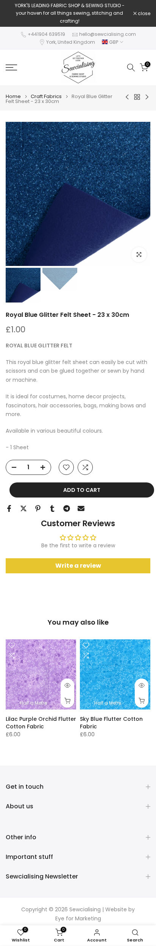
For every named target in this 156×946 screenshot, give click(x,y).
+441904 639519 (46, 34)
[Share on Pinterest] (37, 508)
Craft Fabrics (46, 96)
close (143, 13)
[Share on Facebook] (9, 508)
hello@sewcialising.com (107, 34)
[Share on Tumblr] (52, 508)
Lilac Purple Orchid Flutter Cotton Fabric (41, 722)
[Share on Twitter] (23, 508)
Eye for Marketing (78, 918)
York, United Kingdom (70, 42)
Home (13, 96)
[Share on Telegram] (66, 508)
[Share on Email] (81, 508)
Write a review (78, 565)
